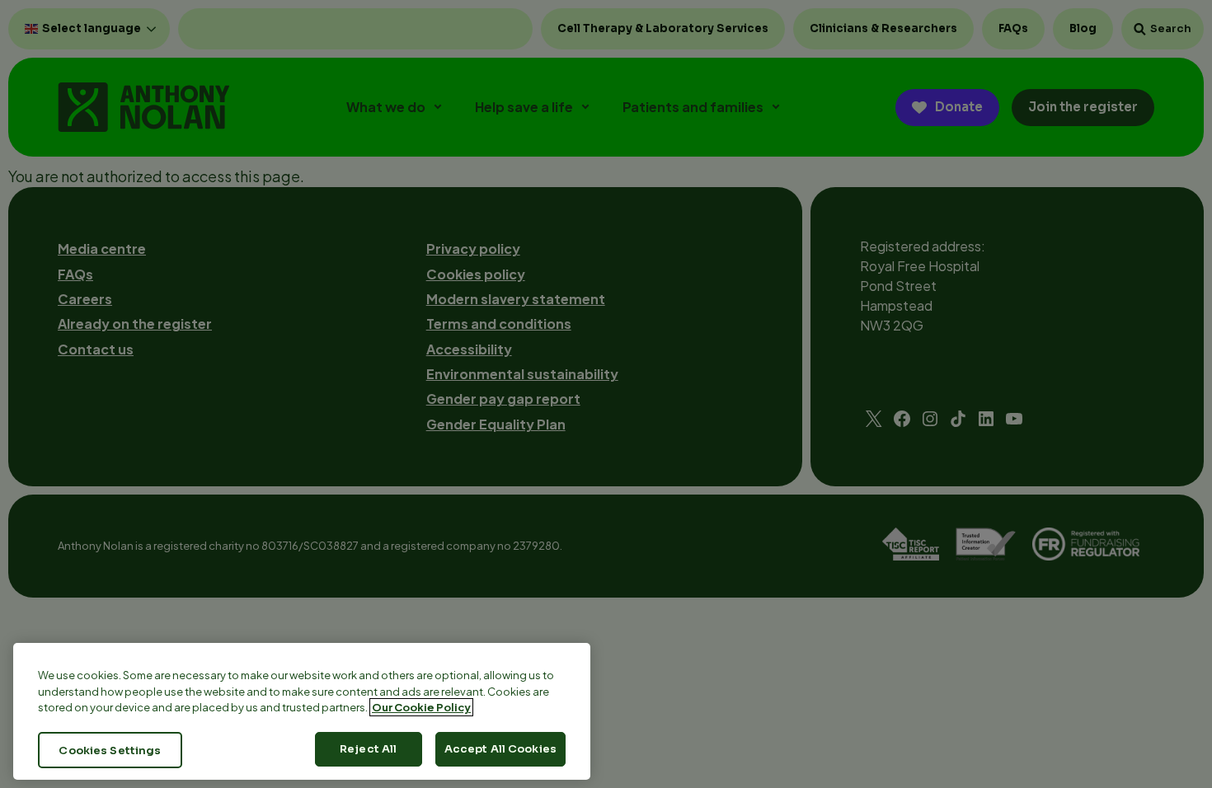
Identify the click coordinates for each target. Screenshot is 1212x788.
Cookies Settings (110, 750)
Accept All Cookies (500, 749)
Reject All (368, 749)
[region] (301, 711)
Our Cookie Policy (421, 707)
